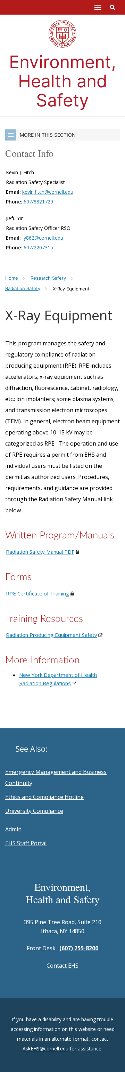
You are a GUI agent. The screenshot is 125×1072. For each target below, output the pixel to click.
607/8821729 (38, 201)
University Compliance (34, 811)
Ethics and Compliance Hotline (44, 797)
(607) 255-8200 (78, 948)
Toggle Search (112, 7)
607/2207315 (38, 247)
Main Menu (98, 7)
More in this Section (48, 135)
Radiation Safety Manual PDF (40, 551)
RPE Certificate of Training (37, 593)
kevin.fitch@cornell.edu (47, 192)
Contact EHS (62, 965)
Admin (13, 829)
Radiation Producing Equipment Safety (51, 634)
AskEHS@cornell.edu (45, 1048)
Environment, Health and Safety (62, 81)
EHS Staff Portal (26, 843)
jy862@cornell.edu (42, 237)
